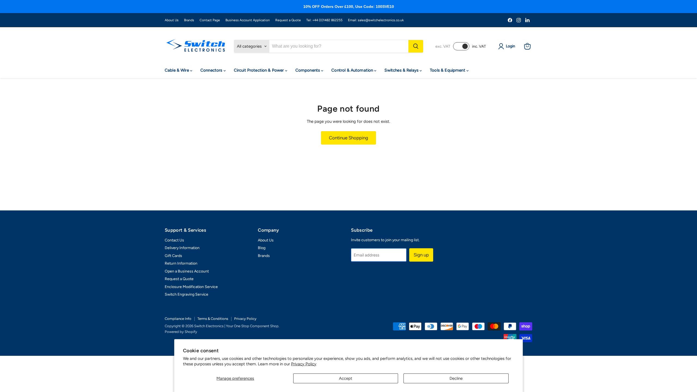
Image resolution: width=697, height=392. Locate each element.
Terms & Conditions (212, 319)
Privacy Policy (303, 364)
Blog (261, 248)
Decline (456, 378)
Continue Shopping (348, 137)
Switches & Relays (402, 70)
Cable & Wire (177, 70)
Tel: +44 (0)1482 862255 (324, 20)
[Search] (415, 46)
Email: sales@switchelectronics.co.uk (376, 20)
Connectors (212, 70)
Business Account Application (247, 20)
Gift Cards (173, 255)
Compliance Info (178, 319)
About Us (172, 20)
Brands (189, 20)
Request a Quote (288, 20)
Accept (345, 378)
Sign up (421, 255)
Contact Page (210, 20)
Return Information (181, 263)
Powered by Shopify (181, 332)
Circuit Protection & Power (259, 70)
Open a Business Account (187, 271)
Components (308, 70)
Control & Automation (352, 70)
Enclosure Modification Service (191, 286)
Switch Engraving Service (186, 294)
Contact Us (174, 240)
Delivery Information (182, 248)
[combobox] (338, 46)
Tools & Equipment (448, 70)
